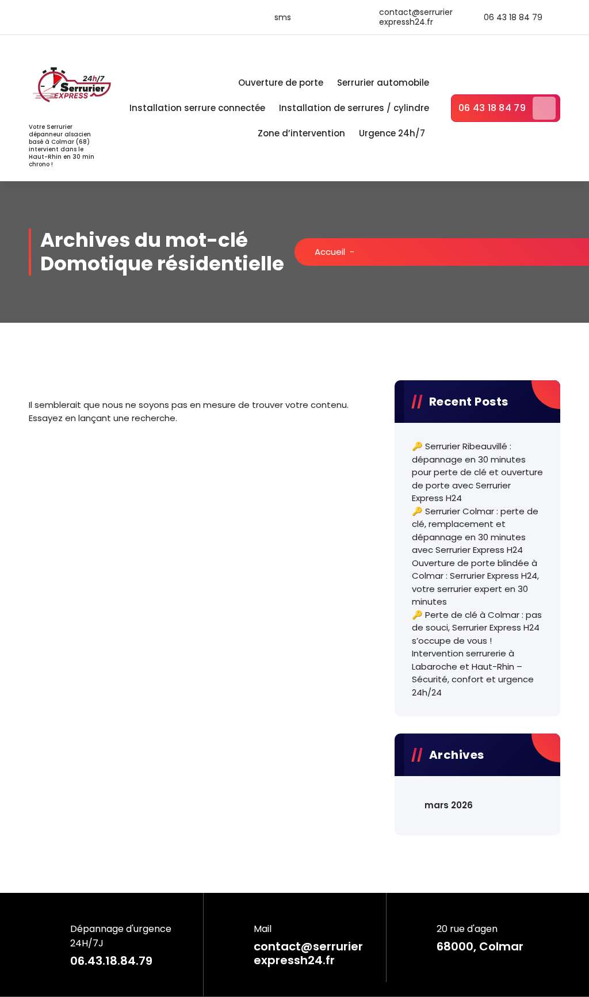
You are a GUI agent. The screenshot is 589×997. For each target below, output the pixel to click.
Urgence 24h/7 (392, 133)
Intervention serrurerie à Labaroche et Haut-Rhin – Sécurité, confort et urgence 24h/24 (473, 672)
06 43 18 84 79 (492, 107)
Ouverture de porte (280, 83)
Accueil (330, 252)
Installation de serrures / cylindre (354, 108)
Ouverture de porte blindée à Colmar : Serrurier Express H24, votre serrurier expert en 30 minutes (475, 582)
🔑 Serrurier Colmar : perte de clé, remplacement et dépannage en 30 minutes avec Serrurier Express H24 (475, 530)
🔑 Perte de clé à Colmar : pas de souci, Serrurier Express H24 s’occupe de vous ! (477, 628)
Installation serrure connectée (197, 108)
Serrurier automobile (383, 83)
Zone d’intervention (301, 133)
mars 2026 (448, 805)
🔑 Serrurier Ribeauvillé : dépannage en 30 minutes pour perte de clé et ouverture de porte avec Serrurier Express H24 (477, 472)
